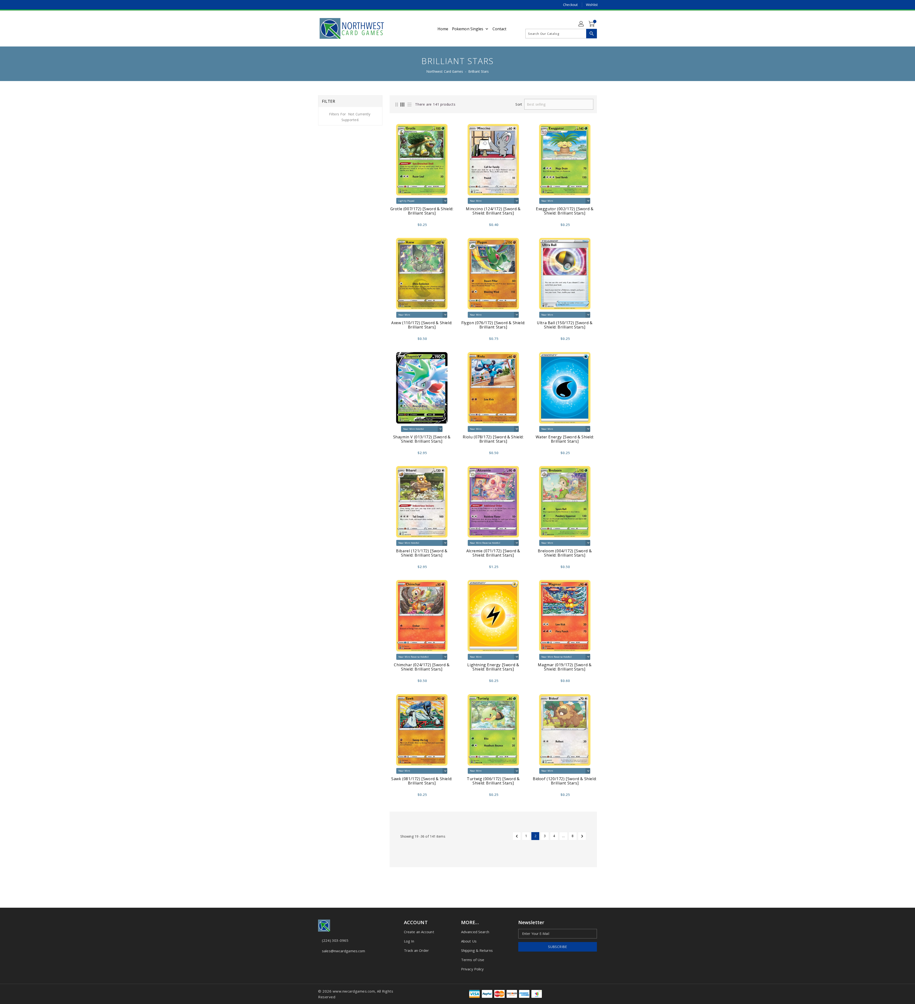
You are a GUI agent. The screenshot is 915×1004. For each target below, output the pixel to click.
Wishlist (592, 4)
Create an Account (419, 931)
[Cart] (592, 24)
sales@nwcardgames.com (343, 950)
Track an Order (416, 950)
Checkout (570, 4)
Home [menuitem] (442, 28)
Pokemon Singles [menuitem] (467, 28)
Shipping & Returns (477, 950)
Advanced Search (475, 931)
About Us (469, 941)
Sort (518, 104)
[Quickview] (394, 226)
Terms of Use (472, 959)
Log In (409, 941)
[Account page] (581, 24)
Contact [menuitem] (500, 28)
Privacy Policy (472, 969)
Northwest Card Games (444, 71)
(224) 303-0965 (335, 940)
